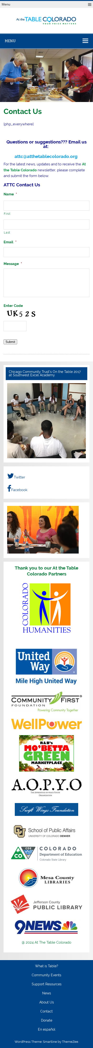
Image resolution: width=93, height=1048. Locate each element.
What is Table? (46, 966)
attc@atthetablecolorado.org (47, 156)
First (7, 213)
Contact (46, 1011)
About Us (46, 1002)
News (46, 993)
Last (7, 232)
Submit (10, 342)
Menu (6, 4)
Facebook (19, 490)
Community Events (46, 975)
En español (46, 1029)
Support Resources (47, 984)
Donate (46, 1020)
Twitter (19, 477)
